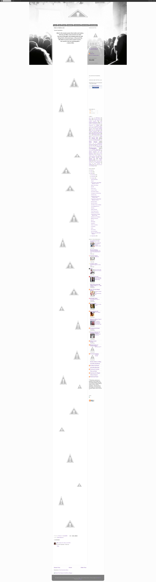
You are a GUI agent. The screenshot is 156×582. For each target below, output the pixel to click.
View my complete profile (94, 55)
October (93, 178)
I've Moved (92, 329)
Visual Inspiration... (94, 179)
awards (93, 162)
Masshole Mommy (94, 249)
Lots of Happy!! (97, 312)
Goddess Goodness (93, 131)
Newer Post (57, 567)
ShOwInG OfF (97, 150)
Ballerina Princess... (95, 218)
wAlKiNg (90, 164)
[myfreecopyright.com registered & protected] (95, 49)
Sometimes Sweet (94, 255)
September (93, 235)
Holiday (95, 135)
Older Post (83, 567)
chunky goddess (93, 25)
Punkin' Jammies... (94, 224)
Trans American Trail (93, 156)
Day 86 (92, 186)
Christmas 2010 (97, 119)
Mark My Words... (94, 203)
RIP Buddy (93, 221)
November (93, 176)
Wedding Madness (95, 157)
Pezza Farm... (93, 188)
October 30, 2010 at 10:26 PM (64, 542)
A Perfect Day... (94, 194)
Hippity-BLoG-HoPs (95, 133)
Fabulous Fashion (98, 126)
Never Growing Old (94, 311)
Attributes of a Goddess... (96, 216)
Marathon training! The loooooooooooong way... (98, 293)
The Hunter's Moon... (95, 191)
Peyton (98, 146)
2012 (91, 170)
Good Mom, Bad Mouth (95, 363)
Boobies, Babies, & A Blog (95, 361)
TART (91, 268)
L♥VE (94, 140)
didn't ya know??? (98, 346)
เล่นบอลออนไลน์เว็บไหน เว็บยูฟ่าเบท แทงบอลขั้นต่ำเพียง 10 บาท (95, 251)
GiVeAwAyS (97, 130)
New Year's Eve (99, 145)
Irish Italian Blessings (94, 367)
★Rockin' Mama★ (94, 374)
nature (90, 163)
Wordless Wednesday (97, 161)
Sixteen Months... (94, 209)
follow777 (99, 577)
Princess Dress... (94, 201)
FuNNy (92, 130)
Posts (91, 110)
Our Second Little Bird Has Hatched (98, 270)
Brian (90, 119)
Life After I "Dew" (93, 263)
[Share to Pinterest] (77, 535)
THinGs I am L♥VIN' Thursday (95, 155)
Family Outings (98, 128)
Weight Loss (92, 158)
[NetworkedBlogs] (95, 85)
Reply (58, 546)
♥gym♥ (93, 165)
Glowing (92, 207)
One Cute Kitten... (94, 231)
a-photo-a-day (77, 25)
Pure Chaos (93, 229)
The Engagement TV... (95, 206)
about (60, 25)
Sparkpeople (98, 154)
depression (98, 162)
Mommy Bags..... (93, 303)
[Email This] (72, 535)
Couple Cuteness (92, 121)
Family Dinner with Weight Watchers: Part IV (96, 183)
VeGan (100, 156)
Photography (92, 148)
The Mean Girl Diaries (94, 365)
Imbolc (98, 136)
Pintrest (90, 149)
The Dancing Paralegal (95, 328)
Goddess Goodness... (95, 212)
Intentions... (93, 223)
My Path (92, 145)
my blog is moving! (97, 355)
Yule (89, 162)
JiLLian (90, 139)
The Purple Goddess (94, 353)
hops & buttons (85, 25)
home (55, 25)
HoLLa (90, 135)
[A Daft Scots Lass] (94, 276)
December (93, 174)
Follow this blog (95, 87)
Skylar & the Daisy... (95, 185)
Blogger (80, 578)
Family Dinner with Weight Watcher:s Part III (96, 199)
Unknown (92, 53)
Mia (57, 542)
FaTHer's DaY (91, 126)
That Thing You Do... (95, 211)
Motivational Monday (98, 144)
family (64, 25)
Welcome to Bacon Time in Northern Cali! (95, 320)
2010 (91, 173)
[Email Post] (70, 535)
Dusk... (92, 228)
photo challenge (97, 163)
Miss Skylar (93, 142)
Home (70, 567)
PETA (94, 146)
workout (95, 164)
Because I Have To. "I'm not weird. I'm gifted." (95, 333)
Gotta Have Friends (97, 132)
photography (69, 25)
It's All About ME (95, 137)
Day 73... (93, 220)
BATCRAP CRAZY (94, 298)
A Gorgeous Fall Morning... (96, 193)
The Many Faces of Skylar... (96, 204)
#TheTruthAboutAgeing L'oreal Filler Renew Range (98, 278)
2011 (91, 171)
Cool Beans (97, 120)
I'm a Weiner (93, 136)
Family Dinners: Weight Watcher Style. (95, 215)
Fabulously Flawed (94, 376)
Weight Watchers (60, 537)
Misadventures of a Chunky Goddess (94, 345)
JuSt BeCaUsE (95, 139)
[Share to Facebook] (75, 535)
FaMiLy (97, 125)
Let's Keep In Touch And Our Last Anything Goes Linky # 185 (98, 323)
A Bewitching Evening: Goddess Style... (95, 197)
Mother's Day (91, 143)
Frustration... (93, 226)
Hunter (100, 135)
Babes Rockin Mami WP (95, 284)
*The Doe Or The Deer (94, 369)
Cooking (90, 120)
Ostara (91, 146)
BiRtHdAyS (98, 117)
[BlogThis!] (73, 535)
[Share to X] (74, 535)
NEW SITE (97, 256)
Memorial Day (98, 140)
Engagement (91, 125)
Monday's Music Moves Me (98, 335)
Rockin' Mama (95, 149)
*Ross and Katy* (93, 371)
